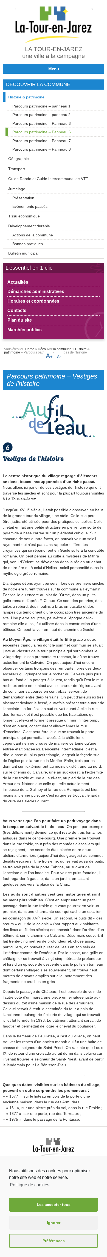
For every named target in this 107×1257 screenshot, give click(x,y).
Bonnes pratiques (27, 244)
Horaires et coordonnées (33, 301)
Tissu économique (24, 216)
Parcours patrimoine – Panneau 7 (41, 141)
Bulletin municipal (23, 253)
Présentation (23, 198)
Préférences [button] (54, 1241)
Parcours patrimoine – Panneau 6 (41, 132)
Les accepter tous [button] (54, 1204)
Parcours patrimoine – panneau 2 (41, 114)
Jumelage (16, 189)
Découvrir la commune (55, 349)
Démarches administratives (35, 291)
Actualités (17, 282)
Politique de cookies (29, 1185)
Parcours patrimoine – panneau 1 (41, 106)
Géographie (18, 158)
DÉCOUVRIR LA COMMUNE (38, 84)
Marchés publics (24, 329)
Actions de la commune (32, 235)
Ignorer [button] (53, 1222)
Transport (16, 169)
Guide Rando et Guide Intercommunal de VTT (48, 178)
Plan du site (19, 320)
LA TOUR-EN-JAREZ (53, 49)
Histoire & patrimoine (26, 97)
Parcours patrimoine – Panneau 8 (41, 149)
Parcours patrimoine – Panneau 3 (41, 123)
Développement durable (29, 226)
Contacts (16, 310)
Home (29, 349)
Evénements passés (29, 206)
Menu (53, 69)
